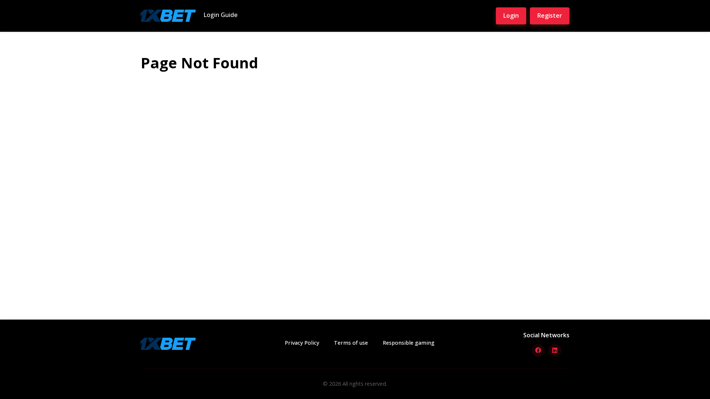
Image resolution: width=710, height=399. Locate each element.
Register (549, 15)
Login (511, 15)
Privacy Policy (302, 342)
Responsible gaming (409, 342)
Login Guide (220, 15)
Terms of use (351, 342)
